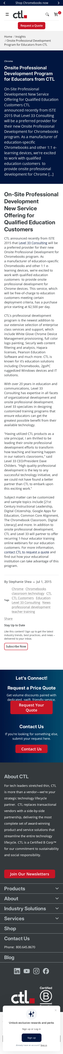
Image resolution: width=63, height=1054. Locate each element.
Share (8, 618)
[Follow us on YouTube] (27, 971)
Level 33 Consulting (26, 602)
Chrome (8, 61)
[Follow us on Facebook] (46, 971)
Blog (9, 957)
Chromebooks (36, 589)
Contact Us (31, 748)
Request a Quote (31, 25)
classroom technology (28, 593)
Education (43, 598)
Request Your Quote (31, 707)
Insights (20, 37)
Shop (10, 928)
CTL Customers (23, 598)
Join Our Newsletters (29, 873)
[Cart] (56, 14)
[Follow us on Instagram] (36, 971)
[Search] (47, 14)
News (46, 602)
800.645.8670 (25, 947)
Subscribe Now (16, 646)
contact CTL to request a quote (26, 552)
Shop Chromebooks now (32, 3)
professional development (31, 607)
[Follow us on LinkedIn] (17, 971)
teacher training (23, 611)
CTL (49, 593)
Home (8, 37)
